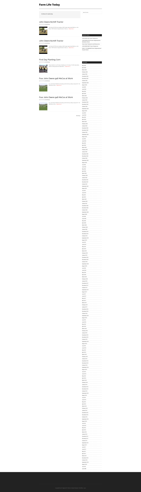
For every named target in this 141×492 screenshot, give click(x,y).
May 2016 (84, 324)
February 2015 (85, 356)
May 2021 (84, 194)
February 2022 (85, 175)
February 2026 (85, 72)
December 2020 (85, 205)
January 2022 (84, 177)
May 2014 (84, 376)
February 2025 (85, 97)
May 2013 (84, 401)
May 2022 (84, 169)
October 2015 (84, 339)
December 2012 (85, 412)
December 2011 (85, 436)
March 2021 (84, 199)
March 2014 (84, 380)
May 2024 (84, 117)
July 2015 (84, 345)
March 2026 (84, 69)
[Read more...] (71, 28)
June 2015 (84, 347)
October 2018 (84, 261)
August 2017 (84, 291)
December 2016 (85, 309)
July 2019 (84, 242)
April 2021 (84, 197)
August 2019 (84, 240)
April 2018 (84, 274)
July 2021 (84, 190)
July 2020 (84, 216)
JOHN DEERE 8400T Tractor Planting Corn (90, 46)
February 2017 (85, 304)
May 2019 (84, 246)
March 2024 (84, 121)
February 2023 (85, 149)
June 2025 (84, 89)
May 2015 (84, 350)
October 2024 (84, 106)
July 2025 (84, 87)
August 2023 (84, 136)
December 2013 (85, 386)
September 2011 (85, 442)
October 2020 (84, 210)
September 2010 (85, 462)
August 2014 (84, 369)
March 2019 (84, 250)
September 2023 (85, 134)
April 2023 (84, 145)
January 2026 (84, 74)
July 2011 (84, 447)
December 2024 (85, 102)
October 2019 (84, 235)
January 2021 (84, 203)
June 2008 (84, 468)
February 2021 (85, 201)
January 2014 (84, 384)
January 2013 (84, 410)
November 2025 (85, 78)
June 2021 (84, 192)
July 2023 (84, 138)
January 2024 (84, 125)
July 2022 (84, 164)
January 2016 (84, 332)
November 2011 (85, 438)
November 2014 (85, 363)
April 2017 (84, 300)
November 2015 (85, 337)
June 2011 (84, 449)
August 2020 (84, 214)
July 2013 (84, 397)
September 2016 (85, 315)
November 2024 (85, 104)
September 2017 (85, 289)
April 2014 (84, 378)
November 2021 (85, 181)
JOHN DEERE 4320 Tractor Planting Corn (90, 38)
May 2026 (84, 65)
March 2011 (84, 455)
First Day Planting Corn (49, 59)
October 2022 (84, 158)
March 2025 (84, 95)
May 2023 (84, 143)
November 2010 (85, 457)
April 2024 (84, 119)
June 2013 (84, 399)
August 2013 (84, 395)
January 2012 (84, 434)
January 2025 (84, 100)
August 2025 (84, 84)
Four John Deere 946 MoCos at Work (56, 78)
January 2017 (84, 307)
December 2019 (85, 231)
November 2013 (85, 388)
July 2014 (84, 371)
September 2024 (85, 108)
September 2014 (85, 367)
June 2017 (84, 296)
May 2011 (84, 451)
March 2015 (84, 354)
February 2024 (85, 123)
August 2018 (84, 266)
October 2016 (84, 313)
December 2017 (85, 283)
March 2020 (84, 225)
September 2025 (85, 82)
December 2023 (85, 128)
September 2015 (85, 341)
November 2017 (85, 285)
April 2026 (84, 67)
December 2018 (85, 257)
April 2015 (84, 352)
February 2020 (85, 227)
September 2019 (85, 238)
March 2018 (84, 276)
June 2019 (84, 244)
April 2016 (84, 326)
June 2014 (84, 373)
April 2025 (84, 93)
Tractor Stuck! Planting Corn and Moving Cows (91, 44)
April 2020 (84, 222)
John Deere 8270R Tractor (51, 22)
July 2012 (84, 423)
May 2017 (84, 298)
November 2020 (85, 207)
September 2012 (85, 419)
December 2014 (85, 360)
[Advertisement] (82, 4)
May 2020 (84, 220)
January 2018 (84, 281)
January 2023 (84, 151)
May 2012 (84, 427)
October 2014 (84, 365)
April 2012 (84, 429)
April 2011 (84, 453)
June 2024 (84, 115)
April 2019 (84, 248)
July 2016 (84, 319)
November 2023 (85, 130)
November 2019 (85, 233)
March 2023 (84, 147)
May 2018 (84, 272)
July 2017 (84, 294)
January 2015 (84, 358)
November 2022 (85, 156)
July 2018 (84, 268)
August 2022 (84, 162)
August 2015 (84, 343)
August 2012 (84, 421)
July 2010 (84, 466)
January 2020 (84, 229)
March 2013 (84, 406)
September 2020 (85, 212)
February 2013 (85, 408)
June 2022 (84, 166)
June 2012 (84, 425)
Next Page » (78, 115)
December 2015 (85, 335)
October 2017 (84, 287)
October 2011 (84, 440)
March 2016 (84, 328)
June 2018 (84, 270)
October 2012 (84, 416)
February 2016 (85, 330)
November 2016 (85, 311)
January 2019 (84, 255)
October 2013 (84, 391)
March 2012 (84, 432)
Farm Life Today (49, 4)
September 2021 (85, 186)
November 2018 (85, 259)
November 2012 (85, 414)
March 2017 (84, 302)
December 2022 (85, 153)
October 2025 (84, 80)
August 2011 (84, 445)
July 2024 (84, 112)
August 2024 (84, 110)
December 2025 (85, 76)
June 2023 (84, 141)
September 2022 (85, 160)
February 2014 (85, 382)
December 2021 (85, 179)
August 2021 (84, 188)
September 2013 (85, 393)
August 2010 (84, 464)
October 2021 (84, 184)
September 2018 (85, 263)
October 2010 (84, 460)
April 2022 (84, 171)
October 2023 (84, 132)
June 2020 (84, 218)
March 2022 (84, 173)
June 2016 (84, 322)
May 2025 (84, 91)
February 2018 (85, 279)
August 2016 (84, 317)
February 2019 (85, 253)
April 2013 (84, 404)
